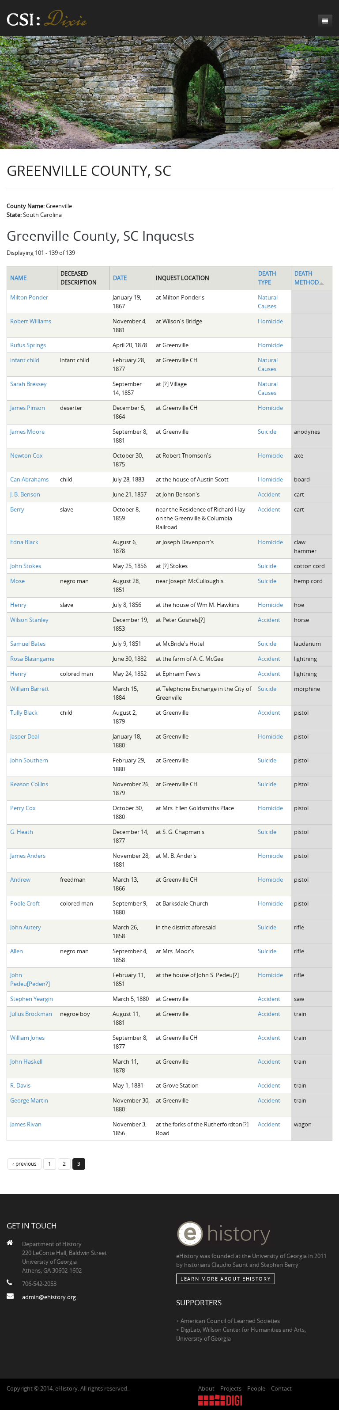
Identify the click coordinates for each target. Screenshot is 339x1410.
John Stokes (25, 566)
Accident (269, 494)
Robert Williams (30, 321)
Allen (16, 951)
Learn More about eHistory (226, 1278)
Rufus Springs (28, 345)
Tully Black (24, 712)
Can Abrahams (29, 479)
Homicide (270, 321)
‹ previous (24, 1163)
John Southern (29, 760)
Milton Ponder (29, 297)
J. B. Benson (25, 494)
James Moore (27, 432)
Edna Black (24, 542)
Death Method (306, 277)
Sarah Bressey (28, 384)
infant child (24, 360)
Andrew (20, 879)
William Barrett (29, 689)
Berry (17, 509)
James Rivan (25, 1124)
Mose (17, 581)
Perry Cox (23, 808)
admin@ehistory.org (49, 1297)
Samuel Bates (27, 644)
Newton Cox (26, 455)
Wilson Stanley (29, 620)
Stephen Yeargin (31, 999)
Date (120, 278)
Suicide (267, 432)
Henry (18, 605)
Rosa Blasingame (32, 659)
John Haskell (26, 1061)
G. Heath (21, 832)
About (206, 1388)
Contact (281, 1388)
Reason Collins (29, 784)
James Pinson (27, 408)
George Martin (29, 1100)
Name (18, 278)
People (256, 1388)
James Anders (27, 856)
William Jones (27, 1038)
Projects (230, 1388)
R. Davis (20, 1085)
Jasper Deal (24, 736)
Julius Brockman (31, 1014)
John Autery (25, 927)
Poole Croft (25, 903)
